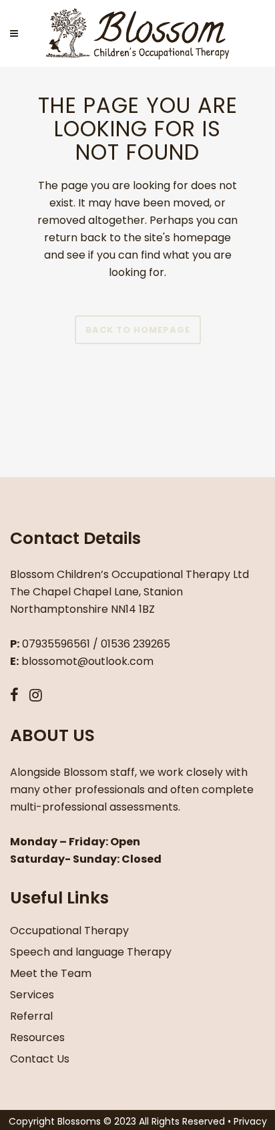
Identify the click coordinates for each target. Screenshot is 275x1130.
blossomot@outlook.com (87, 661)
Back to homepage (137, 329)
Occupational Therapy (69, 931)
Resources (37, 1037)
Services (32, 995)
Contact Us (39, 1059)
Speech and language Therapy (91, 952)
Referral (31, 1016)
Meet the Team (50, 973)
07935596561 (56, 644)
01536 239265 (135, 644)
